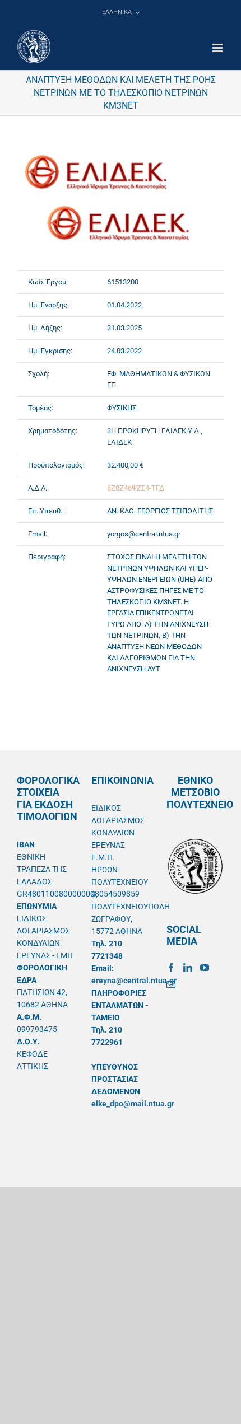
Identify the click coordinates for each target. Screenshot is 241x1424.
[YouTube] (204, 967)
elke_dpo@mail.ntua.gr (132, 1103)
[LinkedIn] (187, 967)
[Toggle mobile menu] (218, 48)
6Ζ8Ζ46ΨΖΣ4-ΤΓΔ (135, 488)
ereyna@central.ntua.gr (134, 980)
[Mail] (170, 984)
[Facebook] (170, 967)
